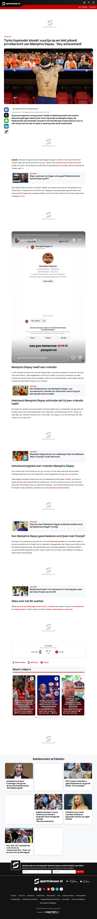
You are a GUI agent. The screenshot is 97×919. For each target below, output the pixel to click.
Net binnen (83, 7)
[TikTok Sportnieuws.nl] (52, 889)
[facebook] (6, 109)
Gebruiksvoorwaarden (30, 899)
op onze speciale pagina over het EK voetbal (35, 606)
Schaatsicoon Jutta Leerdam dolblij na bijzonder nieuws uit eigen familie (77, 815)
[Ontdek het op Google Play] (72, 881)
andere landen (20, 609)
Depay (25, 193)
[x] (6, 115)
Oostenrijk (23, 485)
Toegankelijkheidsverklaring (50, 899)
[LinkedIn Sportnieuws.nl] (57, 889)
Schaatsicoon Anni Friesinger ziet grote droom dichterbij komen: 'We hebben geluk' (17, 784)
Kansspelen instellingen (48, 903)
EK (29, 381)
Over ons (21, 896)
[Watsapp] (6, 120)
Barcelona (53, 488)
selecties (69, 609)
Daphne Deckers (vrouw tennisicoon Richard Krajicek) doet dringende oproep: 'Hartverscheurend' (47, 816)
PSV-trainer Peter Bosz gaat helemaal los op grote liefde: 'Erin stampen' (77, 783)
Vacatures (30, 896)
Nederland (54, 541)
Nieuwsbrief (51, 896)
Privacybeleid (80, 896)
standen (48, 609)
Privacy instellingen (78, 899)
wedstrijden (57, 609)
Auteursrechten (68, 896)
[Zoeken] (89, 2)
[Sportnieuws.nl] (11, 3)
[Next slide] (84, 697)
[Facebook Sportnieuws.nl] (35, 889)
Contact (13, 896)
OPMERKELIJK (8, 36)
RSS (58, 896)
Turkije (68, 479)
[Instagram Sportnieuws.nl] (40, 889)
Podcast (92, 7)
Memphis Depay (20, 662)
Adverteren (41, 896)
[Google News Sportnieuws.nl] (61, 889)
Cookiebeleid (15, 899)
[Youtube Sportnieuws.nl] (48, 889)
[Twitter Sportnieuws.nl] (44, 889)
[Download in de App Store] (85, 881)
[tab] (35, 717)
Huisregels (65, 899)
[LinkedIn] (6, 126)
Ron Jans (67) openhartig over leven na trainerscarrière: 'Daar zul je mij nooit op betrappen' (18, 849)
